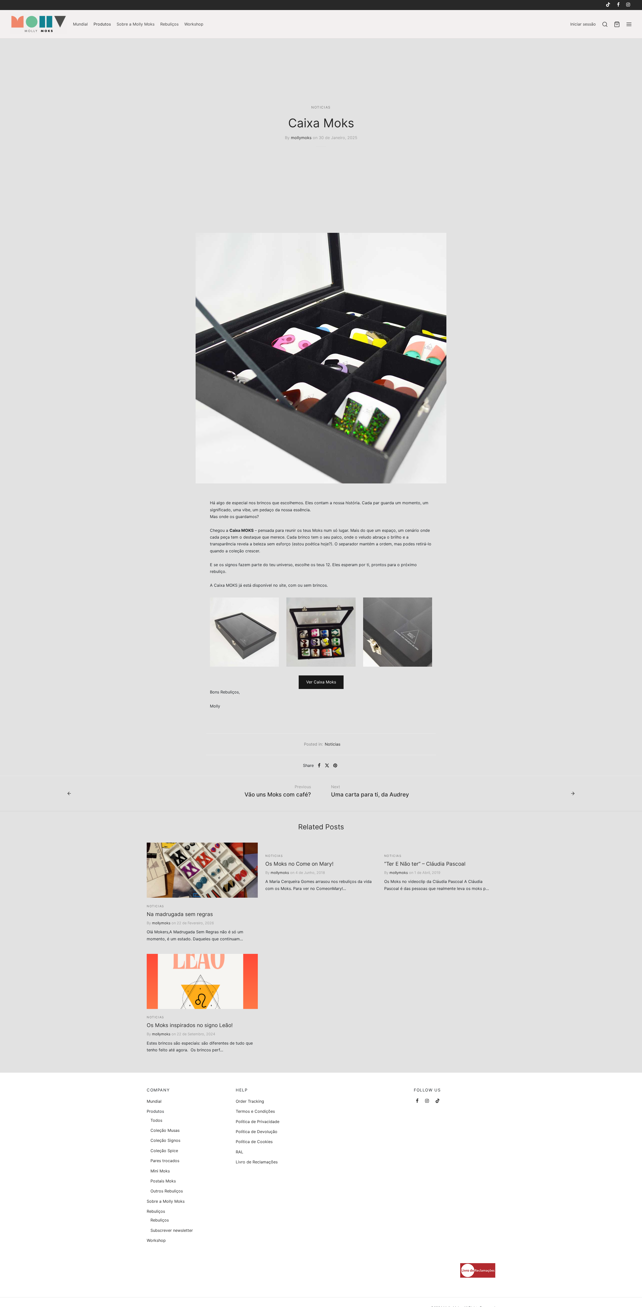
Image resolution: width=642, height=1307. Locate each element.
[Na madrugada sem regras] (202, 870)
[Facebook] (618, 5)
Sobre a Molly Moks (135, 24)
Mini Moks (160, 1170)
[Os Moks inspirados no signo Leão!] (202, 981)
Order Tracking (250, 1101)
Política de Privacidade (257, 1121)
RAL (239, 1151)
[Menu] (629, 24)
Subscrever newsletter (171, 1230)
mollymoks (301, 137)
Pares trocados (164, 1160)
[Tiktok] (608, 5)
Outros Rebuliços (166, 1190)
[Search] (605, 24)
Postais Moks (163, 1180)
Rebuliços (169, 24)
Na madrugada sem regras (180, 914)
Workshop (193, 24)
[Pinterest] (335, 765)
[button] (321, 682)
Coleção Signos (165, 1140)
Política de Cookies (254, 1141)
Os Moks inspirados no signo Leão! (190, 1025)
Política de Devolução (256, 1131)
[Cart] (617, 24)
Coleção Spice (164, 1150)
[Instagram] (628, 5)
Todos (156, 1120)
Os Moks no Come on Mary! (299, 864)
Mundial (80, 24)
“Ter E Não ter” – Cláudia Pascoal (424, 864)
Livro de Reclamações (257, 1161)
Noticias (321, 107)
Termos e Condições (255, 1111)
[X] (327, 765)
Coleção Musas (165, 1130)
